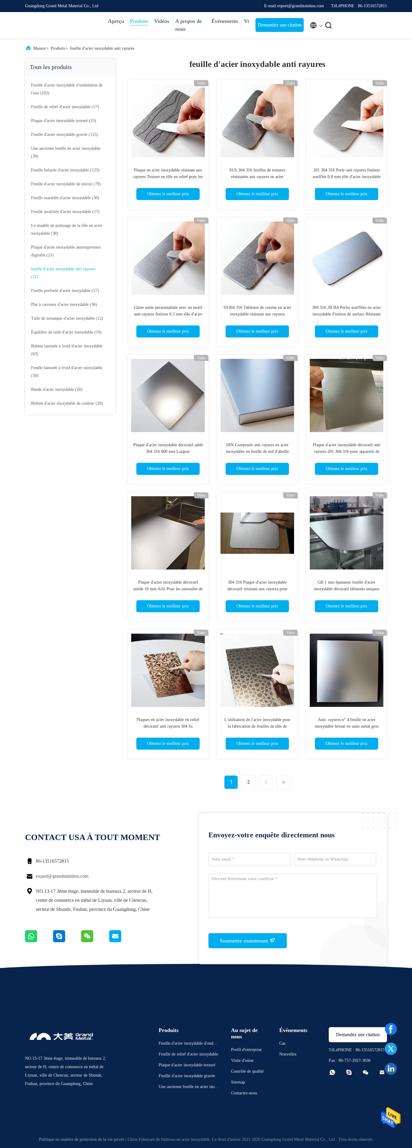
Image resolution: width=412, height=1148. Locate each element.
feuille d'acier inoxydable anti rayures (102, 48)
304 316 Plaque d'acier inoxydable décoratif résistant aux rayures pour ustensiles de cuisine (257, 589)
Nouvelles (287, 1054)
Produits (139, 21)
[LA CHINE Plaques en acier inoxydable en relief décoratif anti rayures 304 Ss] (168, 670)
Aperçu (116, 21)
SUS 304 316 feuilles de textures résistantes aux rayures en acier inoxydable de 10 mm (257, 177)
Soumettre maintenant (244, 941)
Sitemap (238, 1082)
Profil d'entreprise (246, 1049)
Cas (282, 1043)
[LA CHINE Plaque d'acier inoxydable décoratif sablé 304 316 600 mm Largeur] (168, 395)
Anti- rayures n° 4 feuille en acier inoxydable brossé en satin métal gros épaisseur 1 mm (347, 726)
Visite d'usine (242, 1060)
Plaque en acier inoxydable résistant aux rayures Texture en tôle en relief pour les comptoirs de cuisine (168, 177)
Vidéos (161, 21)
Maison (39, 48)
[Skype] (67, 940)
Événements (224, 21)
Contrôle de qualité (247, 1071)
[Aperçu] (49, 25)
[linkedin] (391, 1069)
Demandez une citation (280, 24)
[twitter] (391, 1049)
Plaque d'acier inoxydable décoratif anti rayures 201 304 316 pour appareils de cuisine (346, 451)
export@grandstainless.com (62, 876)
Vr (246, 21)
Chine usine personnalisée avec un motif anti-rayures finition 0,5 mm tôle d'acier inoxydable (168, 314)
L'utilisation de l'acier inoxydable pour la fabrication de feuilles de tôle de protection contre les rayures (257, 726)
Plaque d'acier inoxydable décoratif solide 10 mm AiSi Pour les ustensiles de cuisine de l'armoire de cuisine (168, 589)
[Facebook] (391, 1029)
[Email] (122, 940)
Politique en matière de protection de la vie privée (81, 1139)
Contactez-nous (244, 1093)
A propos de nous (188, 25)
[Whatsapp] (39, 940)
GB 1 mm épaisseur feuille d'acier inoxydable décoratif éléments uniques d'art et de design (346, 589)
